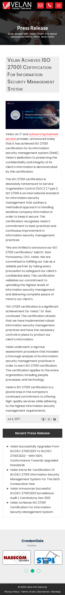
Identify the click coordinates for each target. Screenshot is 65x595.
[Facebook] (43, 419)
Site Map (55, 591)
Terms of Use (28, 591)
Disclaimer (43, 591)
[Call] (49, 5)
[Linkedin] (54, 419)
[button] (26, 571)
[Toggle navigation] (58, 5)
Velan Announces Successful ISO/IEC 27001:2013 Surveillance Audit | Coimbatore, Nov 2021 (32, 493)
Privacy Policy (12, 591)
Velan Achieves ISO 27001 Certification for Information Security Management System (31, 507)
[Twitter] (49, 419)
